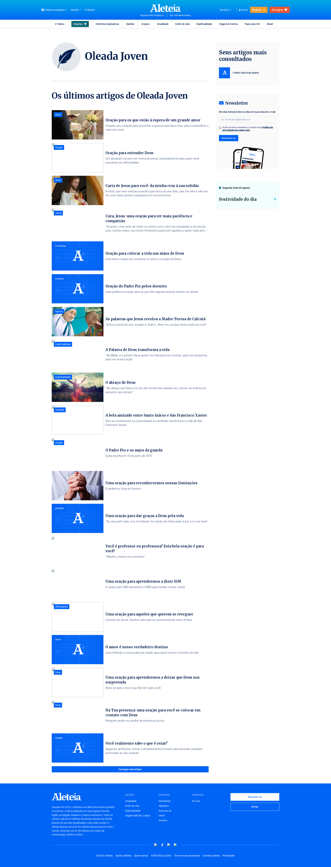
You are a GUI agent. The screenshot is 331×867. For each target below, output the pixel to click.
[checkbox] (220, 128)
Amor (58, 114)
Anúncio (163, 820)
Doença (59, 278)
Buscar (91, 9)
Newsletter (165, 801)
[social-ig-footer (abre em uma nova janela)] (175, 845)
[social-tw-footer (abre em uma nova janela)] (168, 845)
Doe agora (277, 9)
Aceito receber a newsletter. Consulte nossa (247, 129)
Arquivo (145, 24)
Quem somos (141, 855)
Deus (58, 672)
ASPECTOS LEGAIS (161, 855)
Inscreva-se (165, 810)
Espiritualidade (204, 24)
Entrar (245, 9)
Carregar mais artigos (130, 769)
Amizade (59, 409)
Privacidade (228, 855)
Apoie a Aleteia (123, 855)
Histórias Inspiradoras (107, 24)
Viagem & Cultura (228, 24)
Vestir (162, 815)
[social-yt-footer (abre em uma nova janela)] (155, 845)
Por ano (196, 801)
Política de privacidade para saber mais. (247, 129)
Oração (59, 147)
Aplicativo (164, 805)
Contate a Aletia (211, 855)
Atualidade (162, 24)
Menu (61, 24)
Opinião (130, 24)
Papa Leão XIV (252, 24)
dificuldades (61, 606)
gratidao (59, 508)
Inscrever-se (228, 138)
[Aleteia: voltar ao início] (165, 8)
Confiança (60, 245)
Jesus (58, 213)
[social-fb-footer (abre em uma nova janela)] (162, 845)
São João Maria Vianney (180, 15)
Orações (78, 24)
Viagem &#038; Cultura (137, 815)
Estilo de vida (182, 24)
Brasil (270, 24)
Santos (59, 311)
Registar (256, 9)
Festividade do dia (238, 199)
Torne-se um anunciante (187, 855)
